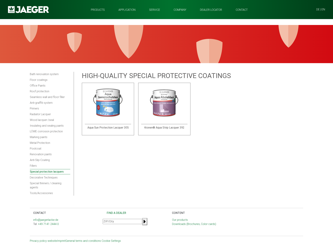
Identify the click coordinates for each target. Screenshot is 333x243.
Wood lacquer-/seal (42, 120)
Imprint (61, 240)
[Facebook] (37, 231)
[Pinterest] (48, 231)
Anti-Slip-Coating (40, 160)
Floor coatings (39, 80)
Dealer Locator (211, 9)
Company (180, 9)
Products (98, 9)
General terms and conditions (83, 240)
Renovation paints (41, 154)
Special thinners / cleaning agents (45, 185)
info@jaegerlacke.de (45, 219)
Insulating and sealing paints (47, 125)
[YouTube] (43, 231)
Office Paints (37, 85)
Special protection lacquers (47, 171)
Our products (180, 219)
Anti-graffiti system (41, 102)
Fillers (33, 165)
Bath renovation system (44, 74)
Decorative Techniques (44, 177)
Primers (34, 108)
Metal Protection (40, 142)
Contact (242, 9)
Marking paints (38, 137)
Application (126, 9)
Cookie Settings (111, 240)
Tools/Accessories (41, 193)
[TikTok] (45, 231)
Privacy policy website (43, 240)
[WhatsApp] (40, 231)
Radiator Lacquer (40, 114)
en (323, 9)
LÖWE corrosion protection (46, 131)
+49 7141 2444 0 (48, 224)
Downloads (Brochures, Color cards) (194, 224)
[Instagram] (34, 231)
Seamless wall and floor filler (47, 97)
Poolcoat (35, 148)
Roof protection (39, 91)
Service (154, 9)
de (318, 9)
